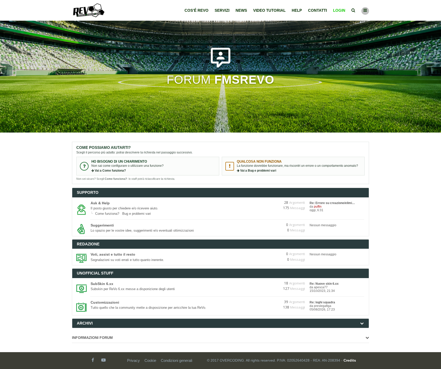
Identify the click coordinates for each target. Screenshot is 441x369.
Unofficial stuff (95, 273)
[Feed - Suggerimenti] (268, 225)
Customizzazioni (105, 302)
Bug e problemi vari (136, 214)
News (241, 10)
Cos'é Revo (197, 10)
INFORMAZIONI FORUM (92, 338)
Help (297, 10)
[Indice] (89, 10)
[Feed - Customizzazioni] (268, 302)
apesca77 (321, 287)
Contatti (317, 10)
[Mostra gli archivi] (362, 323)
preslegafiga (322, 306)
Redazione (88, 244)
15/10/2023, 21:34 (322, 291)
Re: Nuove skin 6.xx (324, 283)
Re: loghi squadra (322, 302)
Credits (350, 360)
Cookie (150, 360)
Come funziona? (107, 214)
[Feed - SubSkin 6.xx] (268, 283)
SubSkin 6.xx (102, 284)
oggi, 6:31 (316, 210)
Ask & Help (100, 203)
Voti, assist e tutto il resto (113, 254)
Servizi (222, 10)
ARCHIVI (85, 323)
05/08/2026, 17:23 (322, 309)
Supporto (88, 192)
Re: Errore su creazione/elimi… (332, 203)
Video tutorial (269, 10)
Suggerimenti (102, 225)
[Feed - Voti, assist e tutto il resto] (268, 254)
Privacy (133, 360)
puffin (318, 206)
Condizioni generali (176, 360)
